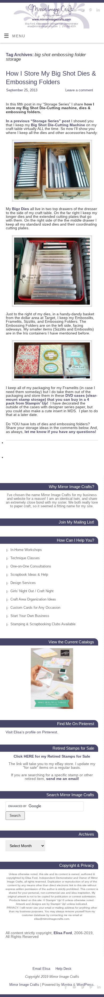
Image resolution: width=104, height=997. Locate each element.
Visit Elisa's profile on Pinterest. (32, 732)
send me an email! (62, 779)
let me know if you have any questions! (60, 432)
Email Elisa (41, 969)
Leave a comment (79, 90)
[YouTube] (74, 10)
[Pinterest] (90, 10)
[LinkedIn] (97, 10)
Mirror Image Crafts (24, 985)
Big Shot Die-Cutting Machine (58, 125)
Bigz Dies (20, 209)
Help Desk (63, 969)
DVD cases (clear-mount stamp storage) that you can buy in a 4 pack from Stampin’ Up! (51, 399)
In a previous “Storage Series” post (38, 121)
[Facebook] (66, 10)
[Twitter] (82, 10)
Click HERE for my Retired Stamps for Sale (52, 756)
